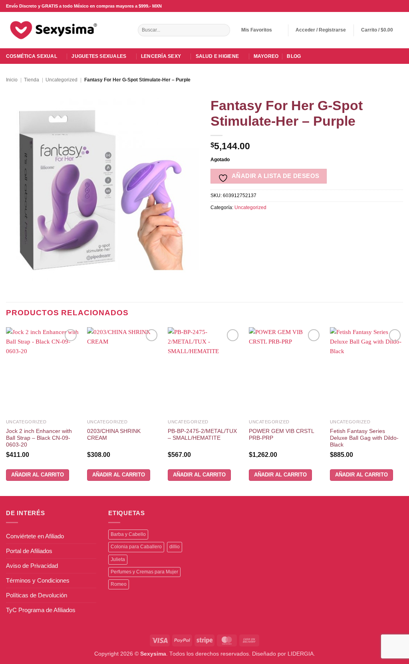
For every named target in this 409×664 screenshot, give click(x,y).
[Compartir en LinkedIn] (285, 224)
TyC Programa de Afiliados (40, 610)
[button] (321, 30)
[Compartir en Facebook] (217, 224)
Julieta (118, 559)
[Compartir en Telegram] (312, 224)
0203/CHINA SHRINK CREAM (114, 434)
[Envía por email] (258, 224)
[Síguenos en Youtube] (399, 6)
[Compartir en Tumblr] (298, 224)
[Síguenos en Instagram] (377, 6)
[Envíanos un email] (385, 6)
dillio (174, 546)
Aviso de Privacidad (32, 565)
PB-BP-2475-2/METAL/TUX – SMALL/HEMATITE (202, 434)
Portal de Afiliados (29, 550)
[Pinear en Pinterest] (271, 224)
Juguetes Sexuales (98, 56)
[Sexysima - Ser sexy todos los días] (52, 30)
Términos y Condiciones (37, 580)
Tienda (31, 80)
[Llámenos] (392, 6)
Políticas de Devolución (36, 595)
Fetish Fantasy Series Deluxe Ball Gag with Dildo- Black (364, 438)
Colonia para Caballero (136, 546)
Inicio (12, 80)
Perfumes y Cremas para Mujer (144, 572)
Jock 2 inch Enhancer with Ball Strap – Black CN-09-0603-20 (39, 438)
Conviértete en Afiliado (35, 536)
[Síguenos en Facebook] (370, 6)
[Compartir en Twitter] (244, 224)
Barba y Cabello (128, 534)
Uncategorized (61, 80)
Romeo (119, 584)
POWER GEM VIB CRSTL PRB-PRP (281, 434)
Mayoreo (266, 56)
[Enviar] (223, 30)
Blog (294, 56)
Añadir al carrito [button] (37, 475)
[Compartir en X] (230, 224)
